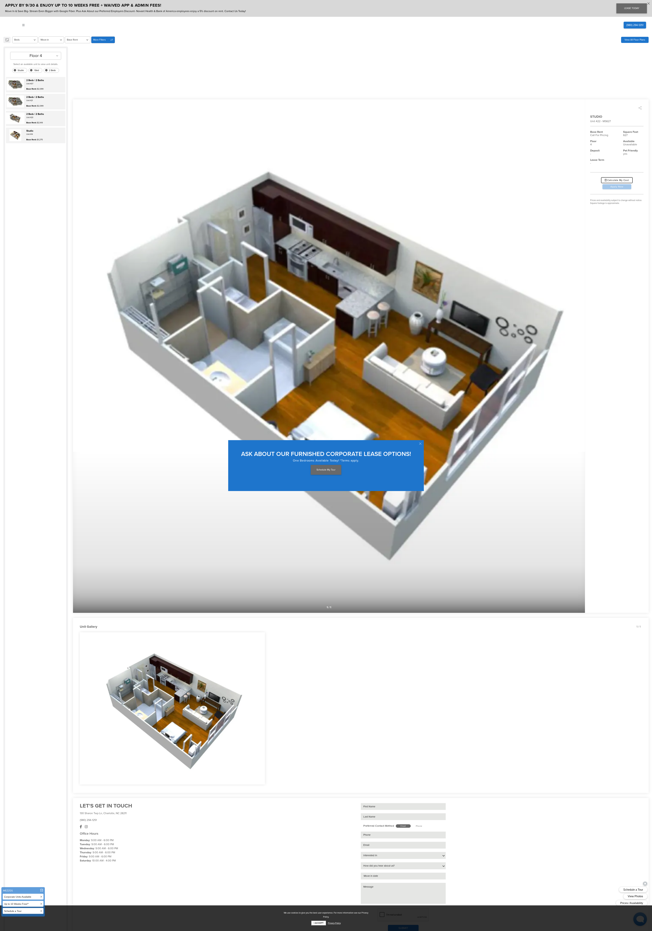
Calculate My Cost (617, 180)
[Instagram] (86, 827)
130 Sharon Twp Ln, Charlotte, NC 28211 (103, 813)
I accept (319, 923)
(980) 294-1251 (88, 820)
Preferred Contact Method (378, 825)
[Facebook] (81, 827)
